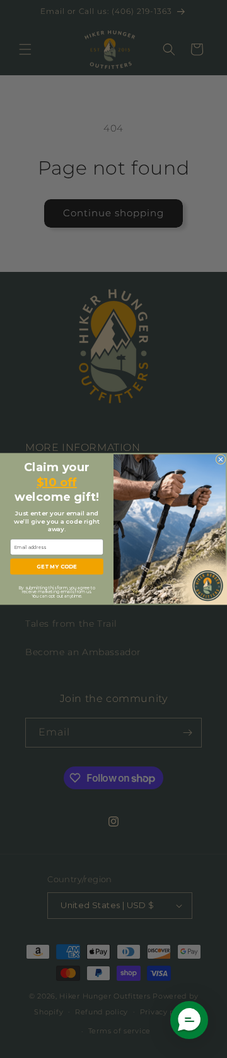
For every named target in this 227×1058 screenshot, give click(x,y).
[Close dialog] (220, 459)
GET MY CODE (57, 566)
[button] (189, 1020)
